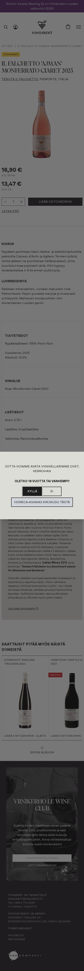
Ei (51, 491)
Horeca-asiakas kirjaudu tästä (42, 502)
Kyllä (32, 491)
